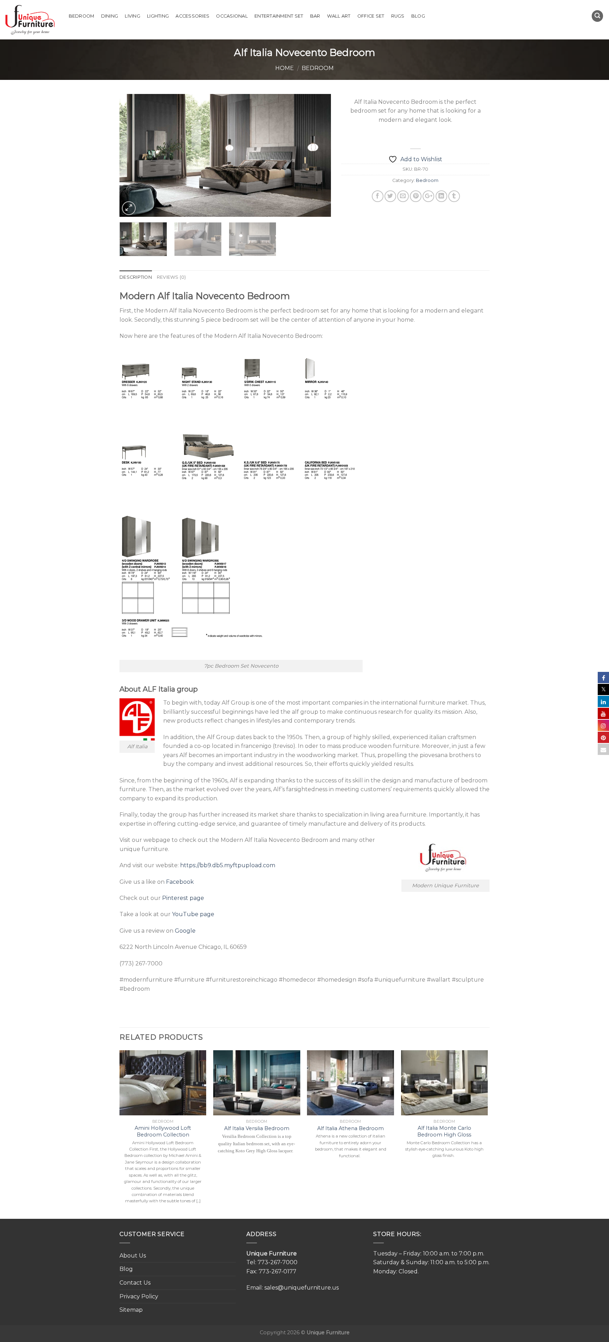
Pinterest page (183, 898)
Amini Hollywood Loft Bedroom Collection (163, 1131)
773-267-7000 (277, 1262)
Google (185, 930)
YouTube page (193, 914)
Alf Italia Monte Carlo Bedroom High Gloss (444, 1131)
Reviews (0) (171, 277)
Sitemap (131, 1309)
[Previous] (132, 155)
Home (284, 68)
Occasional (232, 16)
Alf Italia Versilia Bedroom (256, 1128)
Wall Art (339, 16)
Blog (418, 16)
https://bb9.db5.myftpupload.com (227, 865)
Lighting (158, 16)
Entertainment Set (278, 16)
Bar (315, 16)
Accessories (192, 16)
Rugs (398, 16)
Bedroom (81, 16)
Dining (109, 16)
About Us (132, 1255)
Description (135, 277)
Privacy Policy (138, 1296)
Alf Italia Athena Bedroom (350, 1128)
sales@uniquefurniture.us (301, 1287)
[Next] (318, 155)
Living (132, 16)
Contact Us (134, 1282)
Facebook (180, 881)
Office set (371, 16)
